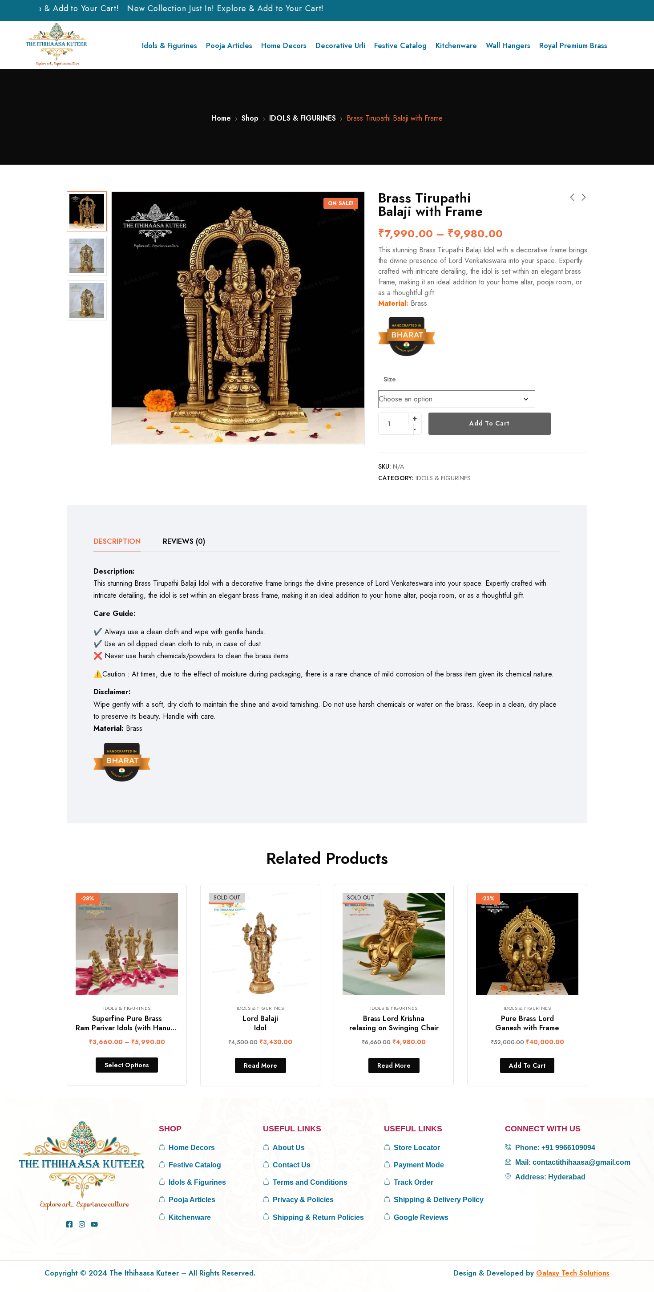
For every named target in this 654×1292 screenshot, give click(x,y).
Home (221, 118)
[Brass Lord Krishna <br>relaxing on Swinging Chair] (394, 944)
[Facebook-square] (69, 1224)
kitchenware (456, 46)
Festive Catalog (400, 46)
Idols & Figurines (169, 46)
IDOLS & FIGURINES (302, 118)
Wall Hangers (508, 46)
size (390, 379)
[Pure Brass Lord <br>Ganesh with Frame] (527, 944)
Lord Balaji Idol (260, 1023)
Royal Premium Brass (573, 46)
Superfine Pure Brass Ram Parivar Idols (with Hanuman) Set (137, 1023)
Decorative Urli (340, 46)
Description (117, 541)
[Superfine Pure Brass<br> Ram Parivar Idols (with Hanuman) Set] (127, 944)
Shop (250, 118)
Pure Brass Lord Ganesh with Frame (527, 1023)
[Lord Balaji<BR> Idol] (260, 944)
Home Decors (284, 46)
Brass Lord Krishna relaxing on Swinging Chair (394, 1023)
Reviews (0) (184, 541)
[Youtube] (94, 1224)
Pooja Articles (229, 46)
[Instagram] (81, 1224)
